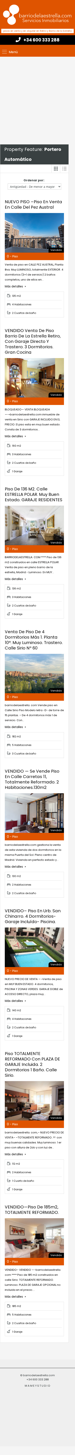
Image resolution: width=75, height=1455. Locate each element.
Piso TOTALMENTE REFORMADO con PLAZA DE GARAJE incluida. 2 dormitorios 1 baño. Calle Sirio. (32, 1064)
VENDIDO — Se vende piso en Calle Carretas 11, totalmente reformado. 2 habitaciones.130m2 (32, 779)
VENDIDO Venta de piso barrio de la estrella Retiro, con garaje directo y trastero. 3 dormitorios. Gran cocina (33, 341)
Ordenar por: (34, 180)
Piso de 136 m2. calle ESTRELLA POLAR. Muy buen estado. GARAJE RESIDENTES (33, 494)
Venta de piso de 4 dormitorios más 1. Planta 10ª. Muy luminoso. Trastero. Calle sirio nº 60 (34, 640)
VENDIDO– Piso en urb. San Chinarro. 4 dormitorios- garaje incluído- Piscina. (33, 916)
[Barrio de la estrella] (37, 14)
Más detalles (14, 286)
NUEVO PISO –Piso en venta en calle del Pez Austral (33, 204)
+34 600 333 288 (42, 40)
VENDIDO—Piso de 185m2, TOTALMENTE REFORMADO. (32, 1209)
